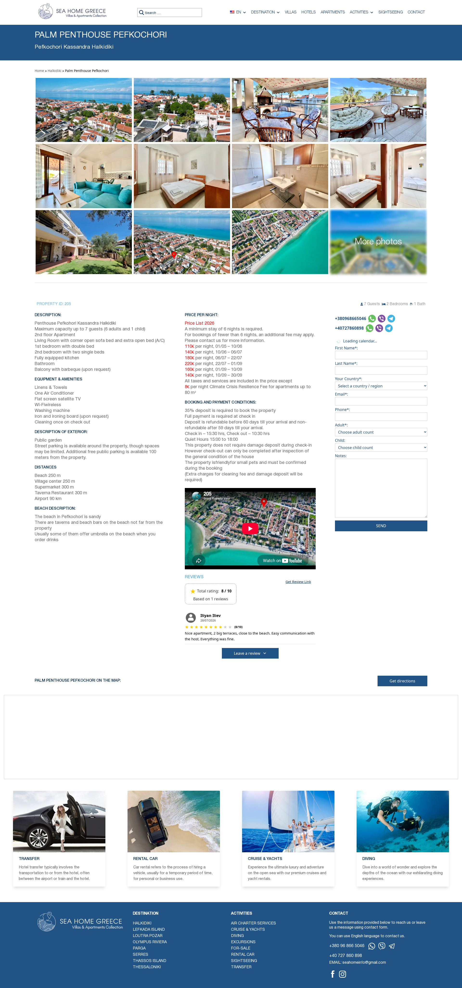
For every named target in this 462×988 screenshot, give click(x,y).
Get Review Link (298, 581)
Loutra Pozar (147, 936)
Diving (237, 936)
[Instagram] (342, 974)
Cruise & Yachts (248, 929)
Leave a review (247, 653)
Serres (140, 954)
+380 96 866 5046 (346, 946)
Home (39, 70)
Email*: (341, 394)
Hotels (309, 12)
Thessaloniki (147, 967)
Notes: (341, 455)
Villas (291, 12)
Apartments (333, 12)
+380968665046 (350, 318)
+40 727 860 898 (345, 956)
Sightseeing (391, 12)
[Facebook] (332, 974)
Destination (263, 12)
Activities (359, 12)
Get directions (402, 681)
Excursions (243, 942)
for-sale (240, 948)
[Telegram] (392, 946)
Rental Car (242, 954)
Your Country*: (348, 378)
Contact (416, 12)
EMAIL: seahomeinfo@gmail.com (357, 962)
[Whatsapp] (371, 946)
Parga (139, 948)
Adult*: (341, 425)
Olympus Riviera (150, 942)
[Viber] (381, 946)
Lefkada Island (149, 929)
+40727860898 (349, 328)
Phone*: (342, 409)
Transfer (241, 967)
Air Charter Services (253, 923)
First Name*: (346, 348)
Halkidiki (54, 70)
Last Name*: (346, 363)
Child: (340, 440)
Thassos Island (149, 961)
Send (381, 525)
